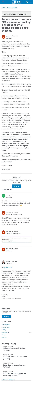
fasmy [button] (8, 195)
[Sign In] (30, 2)
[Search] (27, 2)
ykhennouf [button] (9, 36)
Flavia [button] (8, 261)
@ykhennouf (7, 267)
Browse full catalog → (8, 380)
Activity (4, 330)
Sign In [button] (16, 186)
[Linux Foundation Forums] (16, 2)
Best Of (4, 337)
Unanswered (16, 332)
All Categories (6, 324)
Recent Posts (6, 327)
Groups (4, 335)
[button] (3, 37)
